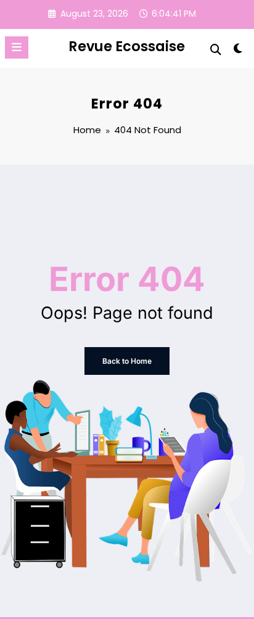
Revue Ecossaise (126, 46)
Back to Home (127, 361)
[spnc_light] (238, 51)
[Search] (215, 49)
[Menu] (16, 47)
